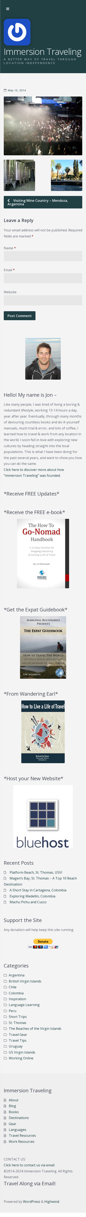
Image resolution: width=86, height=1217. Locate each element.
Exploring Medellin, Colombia (32, 896)
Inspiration (17, 999)
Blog (12, 1106)
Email (9, 270)
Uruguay (16, 1046)
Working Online (21, 1058)
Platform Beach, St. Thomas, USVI (36, 872)
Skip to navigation (8, 9)
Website (10, 292)
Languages (17, 1129)
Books (14, 1112)
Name (10, 248)
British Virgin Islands (25, 981)
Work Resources (21, 1141)
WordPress (31, 1201)
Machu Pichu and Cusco (28, 902)
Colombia (16, 993)
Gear (12, 1124)
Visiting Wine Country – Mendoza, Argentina (38, 202)
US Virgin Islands (22, 1052)
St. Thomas (17, 1022)
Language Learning (24, 1004)
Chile (12, 987)
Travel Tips (18, 1040)
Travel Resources (22, 1135)
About (13, 1100)
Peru (12, 1011)
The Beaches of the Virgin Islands (35, 1028)
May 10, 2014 (17, 90)
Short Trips (18, 1016)
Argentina (16, 975)
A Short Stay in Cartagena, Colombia (38, 890)
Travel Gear (18, 1034)
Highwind (51, 1201)
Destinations (19, 1117)
